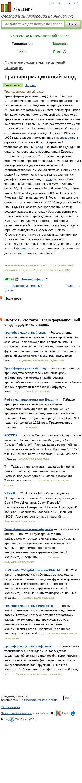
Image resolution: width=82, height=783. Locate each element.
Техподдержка (28, 700)
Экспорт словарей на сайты (16, 713)
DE (60, 3)
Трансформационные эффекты (28, 529)
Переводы (59, 43)
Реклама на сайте (47, 700)
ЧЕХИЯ (9, 493)
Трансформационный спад (25, 368)
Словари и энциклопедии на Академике (37, 16)
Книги (22, 51)
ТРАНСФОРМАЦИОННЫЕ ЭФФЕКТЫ (32, 570)
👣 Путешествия (10, 707)
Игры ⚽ (60, 51)
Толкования (22, 43)
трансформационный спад (25, 332)
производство (65, 137)
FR (76, 3)
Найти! (72, 24)
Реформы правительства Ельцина (31, 399)
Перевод (31, 85)
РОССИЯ (10, 435)
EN (52, 3)
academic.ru (17, 7)
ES (68, 3)
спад (39, 147)
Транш (69, 285)
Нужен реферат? (35, 279)
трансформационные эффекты (28, 646)
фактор (21, 248)
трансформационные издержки (28, 605)
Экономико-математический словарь (41, 36)
